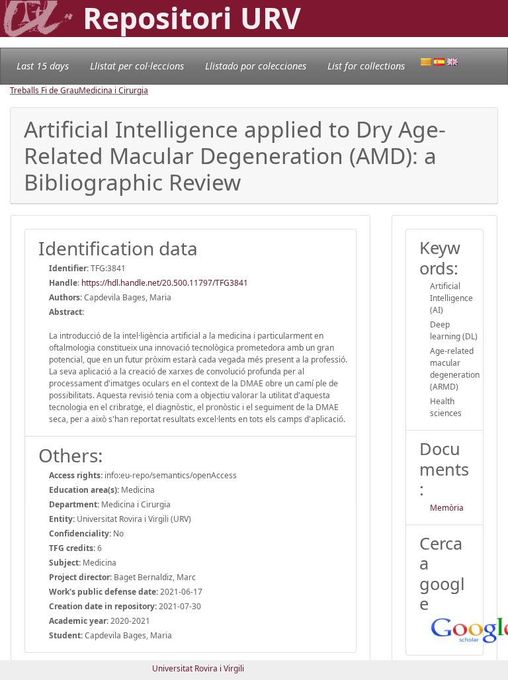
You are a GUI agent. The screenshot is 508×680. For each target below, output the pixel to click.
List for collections (366, 66)
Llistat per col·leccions (137, 66)
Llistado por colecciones (255, 66)
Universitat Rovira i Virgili (198, 668)
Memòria (447, 507)
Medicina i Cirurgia (113, 90)
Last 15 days (43, 66)
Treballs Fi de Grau (44, 90)
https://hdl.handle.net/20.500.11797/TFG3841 (164, 282)
